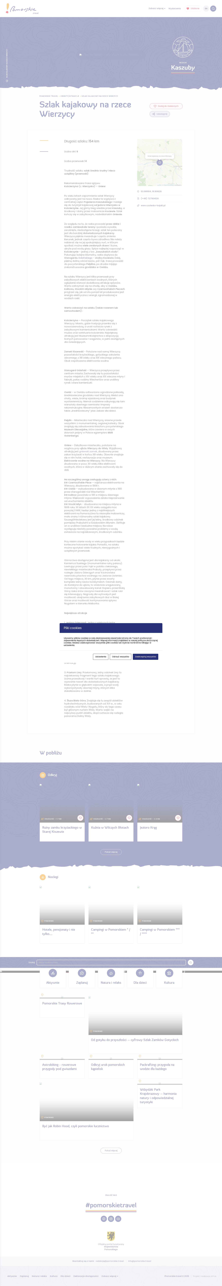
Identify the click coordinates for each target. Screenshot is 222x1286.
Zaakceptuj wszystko (145, 656)
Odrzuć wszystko (120, 656)
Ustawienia (100, 656)
